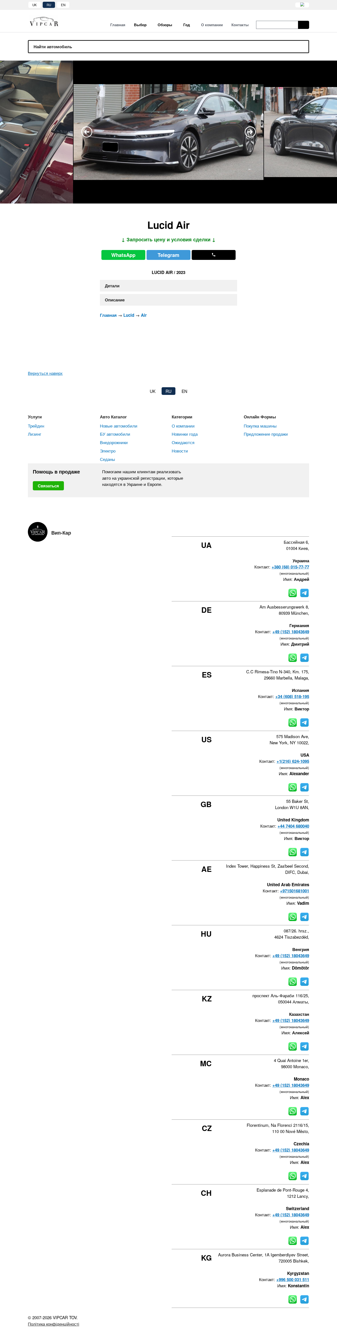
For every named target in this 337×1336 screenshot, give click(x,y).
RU (49, 4)
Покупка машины (260, 426)
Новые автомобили (118, 426)
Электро (107, 451)
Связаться (48, 486)
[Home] (47, 21)
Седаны (107, 459)
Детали (112, 286)
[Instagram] (280, 527)
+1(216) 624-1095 (293, 761)
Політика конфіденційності (53, 1324)
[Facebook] (267, 527)
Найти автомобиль (53, 46)
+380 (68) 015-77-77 (290, 567)
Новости (180, 451)
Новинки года (185, 434)
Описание (115, 300)
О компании (183, 426)
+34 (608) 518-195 (292, 696)
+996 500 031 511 (292, 1279)
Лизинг (34, 434)
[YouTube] (294, 527)
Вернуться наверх (45, 373)
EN (63, 4)
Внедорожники (114, 442)
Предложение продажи (266, 434)
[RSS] (307, 527)
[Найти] (303, 25)
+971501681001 (294, 891)
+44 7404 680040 (293, 826)
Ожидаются (183, 442)
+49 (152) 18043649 (290, 631)
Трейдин (36, 426)
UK (34, 4)
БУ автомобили (115, 434)
